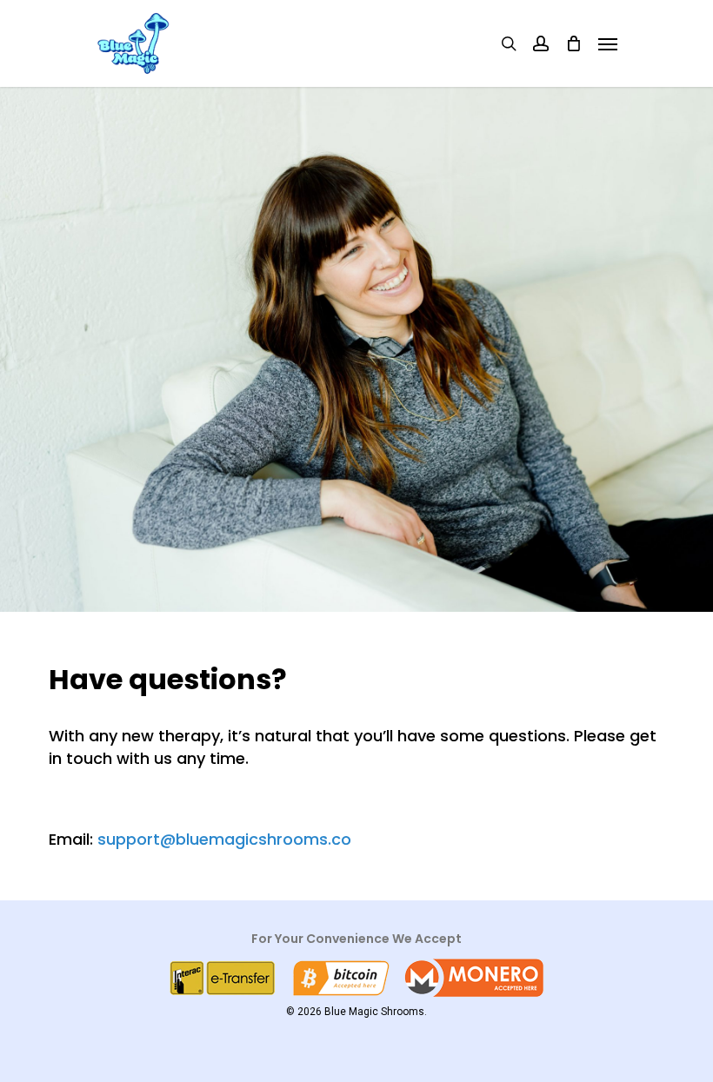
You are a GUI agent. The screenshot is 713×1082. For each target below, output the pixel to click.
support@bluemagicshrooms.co (224, 839)
